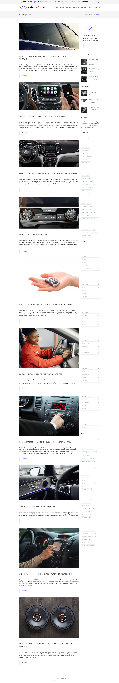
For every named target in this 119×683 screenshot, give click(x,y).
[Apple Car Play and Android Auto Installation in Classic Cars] (49, 96)
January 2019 (90, 424)
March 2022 (90, 334)
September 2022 (90, 315)
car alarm (84, 441)
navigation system (86, 517)
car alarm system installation (89, 445)
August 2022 (90, 318)
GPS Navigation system (87, 206)
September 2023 (90, 281)
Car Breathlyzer (86, 165)
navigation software (87, 514)
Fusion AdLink (69, 680)
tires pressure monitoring (88, 530)
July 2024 (90, 256)
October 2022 (90, 312)
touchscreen (85, 533)
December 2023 (90, 274)
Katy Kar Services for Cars (88, 508)
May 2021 (90, 365)
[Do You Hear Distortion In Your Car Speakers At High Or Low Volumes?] (49, 617)
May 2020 (90, 377)
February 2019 (90, 421)
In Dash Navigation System (88, 505)
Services (68, 7)
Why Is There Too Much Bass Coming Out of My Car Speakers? (94, 101)
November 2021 (90, 346)
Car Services (85, 184)
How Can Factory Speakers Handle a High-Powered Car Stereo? (46, 442)
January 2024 (90, 271)
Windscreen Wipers (86, 539)
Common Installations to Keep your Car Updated (40, 374)
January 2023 (90, 306)
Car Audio (95, 150)
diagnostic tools (86, 483)
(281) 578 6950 (27, 2)
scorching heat (94, 222)
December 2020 (90, 371)
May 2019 (90, 411)
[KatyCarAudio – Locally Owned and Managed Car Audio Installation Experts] (32, 7)
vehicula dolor (90, 127)
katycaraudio (63, 678)
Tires (94, 229)
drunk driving (85, 486)
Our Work (84, 7)
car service (84, 464)
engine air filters (86, 492)
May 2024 (90, 262)
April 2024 (90, 265)
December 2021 (90, 343)
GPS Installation (86, 502)
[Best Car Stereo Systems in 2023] (49, 213)
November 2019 (90, 396)
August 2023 (90, 284)
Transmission (85, 232)
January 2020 (90, 390)
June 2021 (90, 362)
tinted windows (94, 523)
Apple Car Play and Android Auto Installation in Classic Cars (46, 116)
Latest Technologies (87, 215)
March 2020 (90, 383)
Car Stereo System (86, 190)
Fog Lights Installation (88, 200)
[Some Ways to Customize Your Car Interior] (49, 482)
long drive (90, 511)
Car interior (93, 168)
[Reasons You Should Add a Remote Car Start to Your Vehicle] (49, 278)
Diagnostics (85, 480)
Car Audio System (86, 159)
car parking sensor (86, 178)
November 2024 (90, 250)
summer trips (85, 523)
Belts (91, 137)
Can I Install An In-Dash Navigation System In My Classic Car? (46, 574)
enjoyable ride (85, 495)
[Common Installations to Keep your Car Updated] (49, 348)
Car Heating (85, 168)
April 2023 (90, 296)
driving (94, 483)
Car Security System (87, 181)
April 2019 (90, 414)
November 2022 (90, 309)
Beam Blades (85, 438)
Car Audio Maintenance (87, 156)
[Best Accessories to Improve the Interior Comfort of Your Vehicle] (49, 153)
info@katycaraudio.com (44, 2)
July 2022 (90, 321)
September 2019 (90, 402)
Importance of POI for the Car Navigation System (94, 92)
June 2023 (90, 290)
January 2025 (90, 246)
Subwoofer (92, 226)
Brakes (83, 144)
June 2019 (90, 408)
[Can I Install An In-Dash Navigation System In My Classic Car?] (49, 548)
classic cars (85, 474)
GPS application (86, 203)
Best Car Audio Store (87, 140)
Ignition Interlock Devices (88, 212)
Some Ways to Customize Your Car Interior (37, 506)
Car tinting (85, 193)
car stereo (92, 184)
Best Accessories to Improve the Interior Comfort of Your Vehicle (48, 173)
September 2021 (90, 352)
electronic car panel (87, 489)
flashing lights (86, 499)
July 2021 (90, 358)
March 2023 (90, 299)
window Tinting (86, 235)
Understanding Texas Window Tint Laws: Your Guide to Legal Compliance (94, 62)
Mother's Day (85, 222)
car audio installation (87, 448)
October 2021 (90, 349)
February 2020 (90, 386)
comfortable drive (86, 477)
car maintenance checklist (88, 461)
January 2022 (90, 340)
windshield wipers (86, 542)
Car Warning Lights (86, 196)
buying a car (91, 144)
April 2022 (90, 330)
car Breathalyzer (86, 455)
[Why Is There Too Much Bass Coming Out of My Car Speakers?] (84, 102)
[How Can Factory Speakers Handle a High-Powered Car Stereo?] (49, 416)
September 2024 (90, 253)
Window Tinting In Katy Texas (89, 536)
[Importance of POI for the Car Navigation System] (84, 93)
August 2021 (90, 355)
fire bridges (94, 495)
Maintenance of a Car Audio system (88, 219)
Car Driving (95, 165)
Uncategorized (94, 232)
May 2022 (90, 327)
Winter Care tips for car (88, 545)
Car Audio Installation (87, 153)
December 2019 (90, 393)
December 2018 (90, 427)
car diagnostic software (88, 458)
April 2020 (90, 380)
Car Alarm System (86, 150)
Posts (91, 7)
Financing (76, 7)
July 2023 (90, 287)
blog (95, 140)
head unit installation (87, 209)
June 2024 (90, 259)
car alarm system (93, 441)
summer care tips (86, 229)
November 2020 (90, 374)
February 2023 (90, 302)
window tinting (94, 533)
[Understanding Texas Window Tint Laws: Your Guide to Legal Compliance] (49, 36)
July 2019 (90, 405)
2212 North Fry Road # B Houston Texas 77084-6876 (72, 2)
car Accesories (85, 147)
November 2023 (90, 278)
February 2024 (90, 268)
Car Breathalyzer (86, 162)
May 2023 (90, 293)
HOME (90, 14)
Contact (97, 7)
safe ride (92, 520)
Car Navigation (85, 175)
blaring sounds (94, 438)
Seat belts (84, 226)
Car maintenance (86, 172)
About (62, 7)
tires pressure (90, 527)
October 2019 (90, 399)
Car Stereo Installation (88, 467)
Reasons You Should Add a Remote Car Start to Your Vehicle (45, 304)
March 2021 (90, 368)
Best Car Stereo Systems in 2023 (33, 235)
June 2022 (90, 324)
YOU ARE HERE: (86, 14)
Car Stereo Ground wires (88, 187)
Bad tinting (85, 137)
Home (56, 7)
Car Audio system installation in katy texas (90, 452)
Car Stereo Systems (86, 471)
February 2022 (90, 337)
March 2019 (90, 418)
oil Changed (85, 520)
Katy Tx (84, 511)
